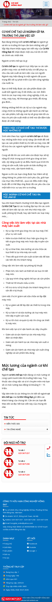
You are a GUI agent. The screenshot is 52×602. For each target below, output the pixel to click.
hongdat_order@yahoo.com (21, 523)
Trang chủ (6, 21)
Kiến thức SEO (13, 423)
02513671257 (24, 453)
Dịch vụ (7, 554)
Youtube (32, 547)
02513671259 (24, 475)
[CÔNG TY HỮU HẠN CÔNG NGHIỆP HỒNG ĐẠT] (12, 4)
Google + (33, 551)
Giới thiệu (7, 547)
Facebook (33, 544)
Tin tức (15, 21)
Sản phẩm (8, 551)
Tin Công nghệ (13, 429)
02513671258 (24, 464)
